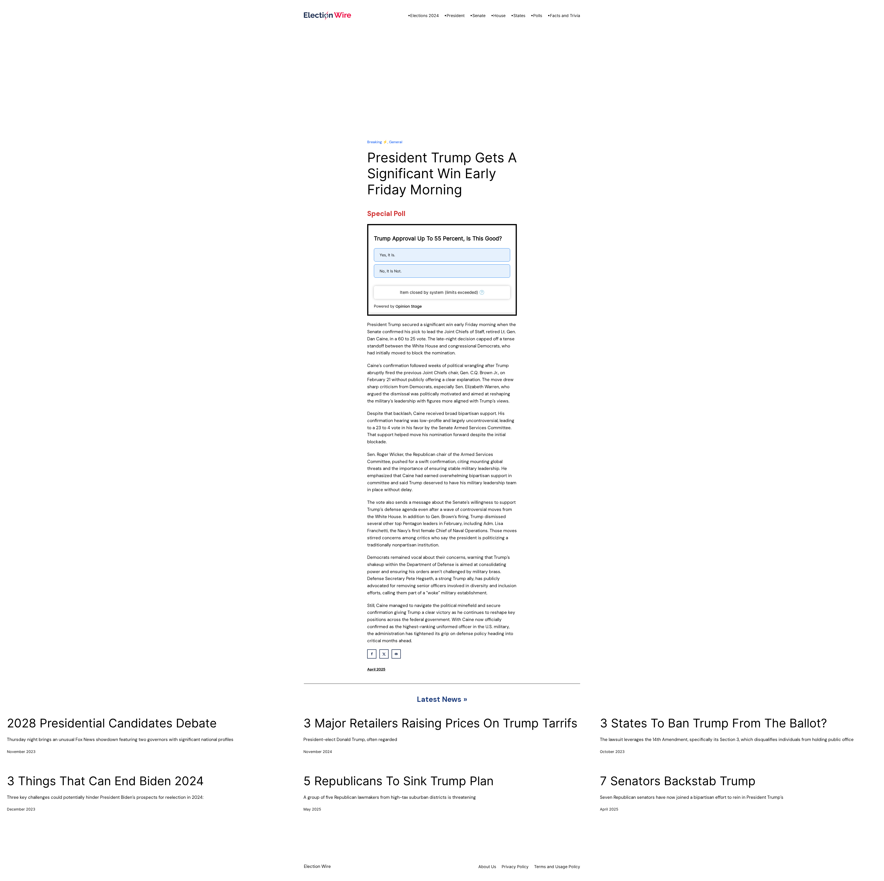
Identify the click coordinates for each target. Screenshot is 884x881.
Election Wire (317, 866)
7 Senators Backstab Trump (678, 781)
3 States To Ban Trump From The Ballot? (713, 723)
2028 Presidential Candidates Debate (112, 723)
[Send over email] (396, 654)
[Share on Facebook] (371, 654)
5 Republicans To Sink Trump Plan (398, 781)
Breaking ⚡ (377, 142)
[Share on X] (384, 654)
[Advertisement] (442, 94)
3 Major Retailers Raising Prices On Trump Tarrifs (440, 723)
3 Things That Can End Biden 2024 (105, 781)
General (395, 142)
